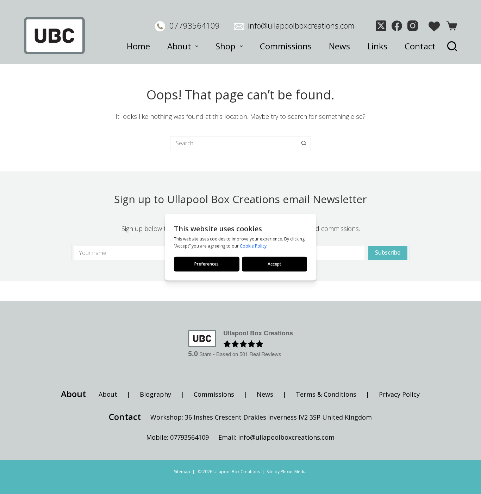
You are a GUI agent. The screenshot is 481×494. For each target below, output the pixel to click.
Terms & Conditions (326, 394)
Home (138, 46)
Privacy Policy (399, 394)
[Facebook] (397, 25)
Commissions (286, 46)
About (179, 46)
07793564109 (194, 25)
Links (377, 46)
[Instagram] (412, 25)
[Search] (452, 46)
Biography (155, 394)
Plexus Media (294, 472)
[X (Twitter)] (381, 25)
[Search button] (304, 143)
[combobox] (233, 143)
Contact (420, 46)
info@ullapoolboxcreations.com (301, 25)
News (339, 46)
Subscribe (387, 252)
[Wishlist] (434, 26)
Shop (225, 46)
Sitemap (182, 472)
